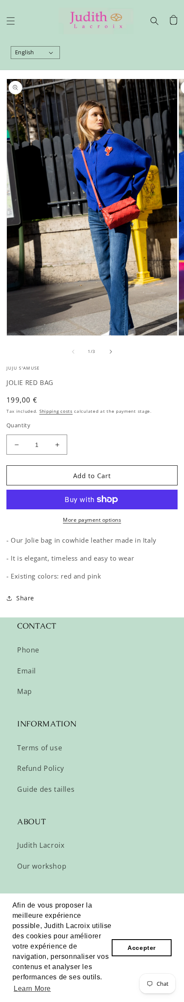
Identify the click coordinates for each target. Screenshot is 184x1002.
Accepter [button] (142, 947)
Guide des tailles (45, 789)
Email (26, 671)
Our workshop (41, 866)
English (24, 52)
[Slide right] (110, 351)
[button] (10, 21)
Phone (28, 650)
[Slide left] (73, 351)
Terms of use (39, 747)
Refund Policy (40, 768)
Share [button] (25, 598)
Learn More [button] (32, 988)
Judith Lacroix (40, 845)
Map (24, 691)
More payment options (92, 519)
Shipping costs (56, 411)
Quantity (18, 425)
